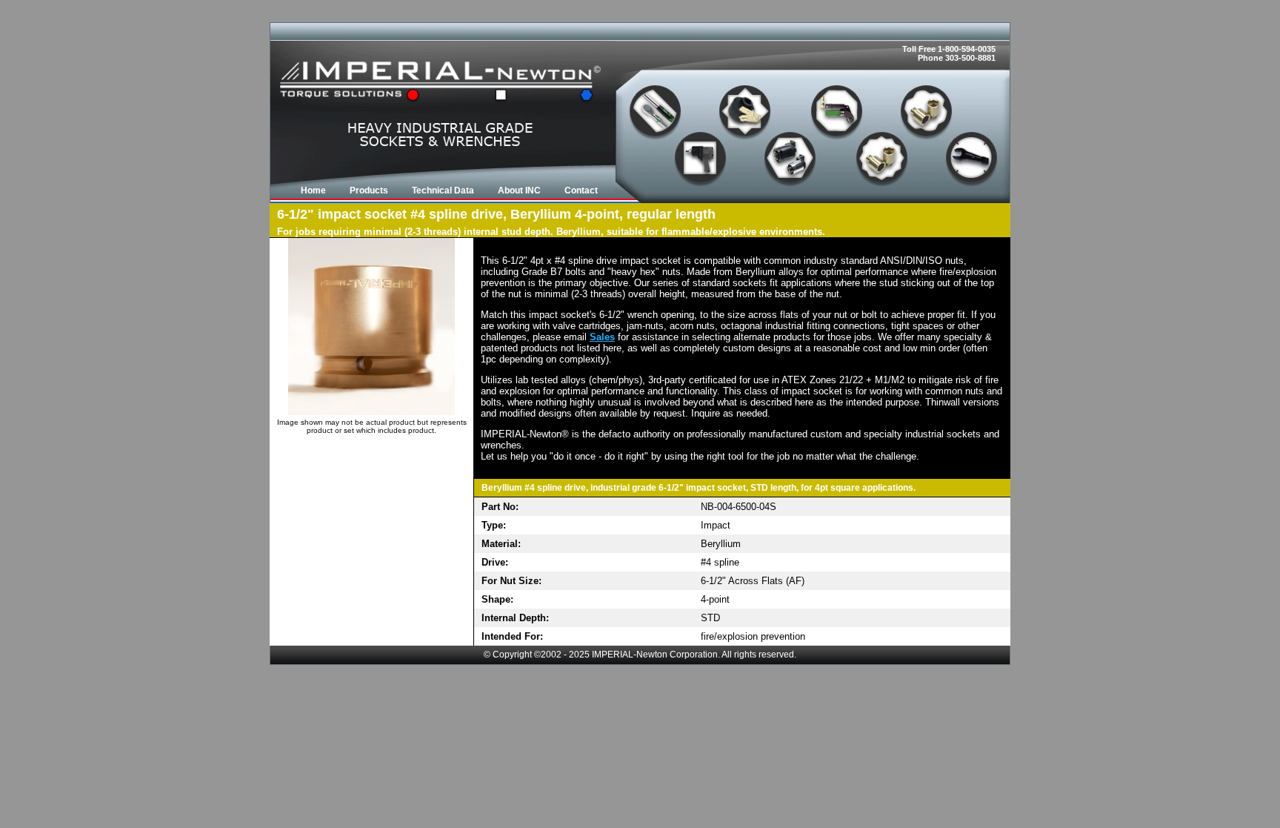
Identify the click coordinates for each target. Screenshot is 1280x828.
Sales (602, 336)
